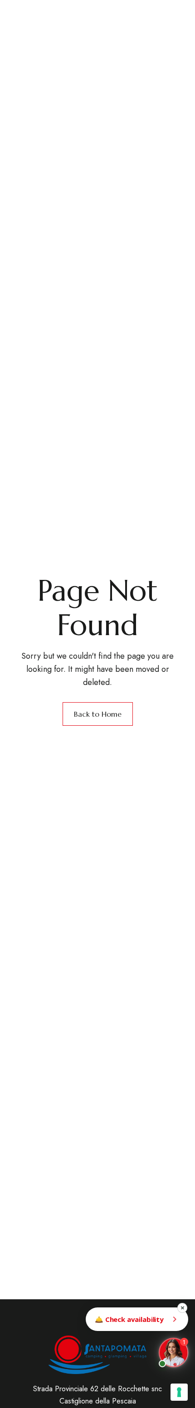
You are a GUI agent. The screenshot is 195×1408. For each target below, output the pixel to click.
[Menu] (172, 35)
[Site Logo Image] (90, 31)
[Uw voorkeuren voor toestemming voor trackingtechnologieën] (179, 1392)
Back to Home (98, 713)
